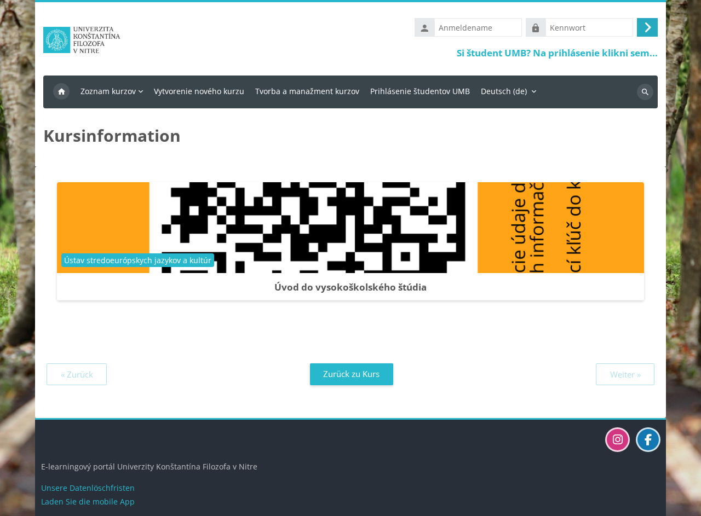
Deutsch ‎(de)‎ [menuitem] (504, 91)
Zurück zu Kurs (351, 373)
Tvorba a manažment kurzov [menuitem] (307, 91)
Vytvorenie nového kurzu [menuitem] (199, 91)
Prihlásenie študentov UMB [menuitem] (420, 91)
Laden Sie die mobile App (88, 501)
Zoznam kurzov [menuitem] (108, 91)
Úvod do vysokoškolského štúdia (350, 287)
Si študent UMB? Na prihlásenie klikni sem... (557, 53)
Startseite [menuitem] (61, 92)
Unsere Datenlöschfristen (88, 488)
